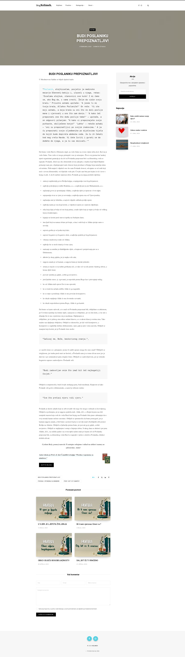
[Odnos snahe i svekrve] (123, 132)
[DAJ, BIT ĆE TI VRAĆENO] (92, 545)
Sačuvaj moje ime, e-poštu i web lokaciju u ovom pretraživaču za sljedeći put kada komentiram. (68, 609)
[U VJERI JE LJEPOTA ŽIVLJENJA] (54, 508)
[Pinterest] (108, 477)
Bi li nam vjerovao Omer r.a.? (89, 524)
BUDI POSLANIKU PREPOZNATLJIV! (49, 477)
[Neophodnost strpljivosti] (123, 145)
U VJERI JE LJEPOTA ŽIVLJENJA (52, 524)
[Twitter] (27, 84)
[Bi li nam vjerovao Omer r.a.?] (92, 508)
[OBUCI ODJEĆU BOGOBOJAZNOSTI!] (54, 545)
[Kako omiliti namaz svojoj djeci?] (123, 119)
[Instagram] (95, 638)
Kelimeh (95, 645)
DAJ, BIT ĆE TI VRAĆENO (87, 560)
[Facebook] (27, 79)
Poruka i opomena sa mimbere (48, 481)
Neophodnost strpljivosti (139, 143)
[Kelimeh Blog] (44, 5)
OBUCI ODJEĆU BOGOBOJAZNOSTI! (53, 560)
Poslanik (48, 89)
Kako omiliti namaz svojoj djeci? (139, 117)
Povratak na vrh (93, 651)
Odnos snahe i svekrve (138, 130)
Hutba (92, 29)
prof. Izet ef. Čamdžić (71, 481)
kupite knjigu (46, 465)
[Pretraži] (147, 5)
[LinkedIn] (105, 477)
